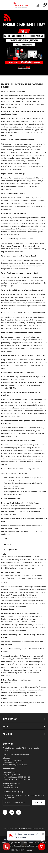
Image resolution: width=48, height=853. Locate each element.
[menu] (2, 5)
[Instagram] (11, 812)
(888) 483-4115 (14, 775)
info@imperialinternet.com (19, 382)
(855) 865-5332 (13, 772)
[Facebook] (5, 812)
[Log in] (37, 5)
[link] (24, 42)
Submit (38, 802)
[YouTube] (18, 812)
